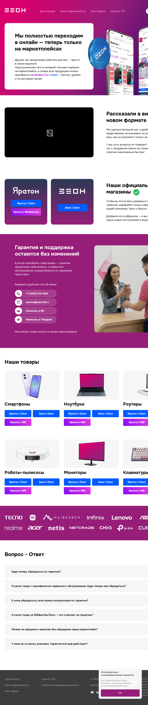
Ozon (54, 74)
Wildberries (41, 74)
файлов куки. (122, 686)
